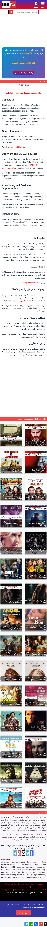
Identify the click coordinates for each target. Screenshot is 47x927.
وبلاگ (18, 887)
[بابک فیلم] (9, 4)
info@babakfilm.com (16, 147)
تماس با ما (30, 884)
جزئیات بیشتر (28, 907)
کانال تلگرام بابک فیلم (28, 53)
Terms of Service (21, 890)
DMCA (43, 890)
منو (42, 7)
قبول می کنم (23, 913)
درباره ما (39, 884)
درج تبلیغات (9, 884)
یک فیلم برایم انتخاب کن (23, 73)
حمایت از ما (19, 884)
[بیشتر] (34, 3)
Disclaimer (34, 890)
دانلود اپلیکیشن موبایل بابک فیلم (24, 63)
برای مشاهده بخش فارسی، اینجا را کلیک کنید (23, 93)
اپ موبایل (26, 887)
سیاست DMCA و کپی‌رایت (29, 301)
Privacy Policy (7, 890)
